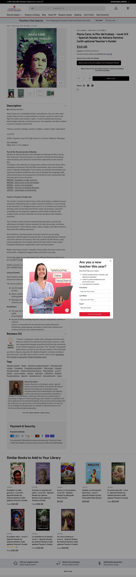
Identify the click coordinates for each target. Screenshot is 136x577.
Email (81, 304)
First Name (83, 288)
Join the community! (94, 314)
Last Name (83, 296)
